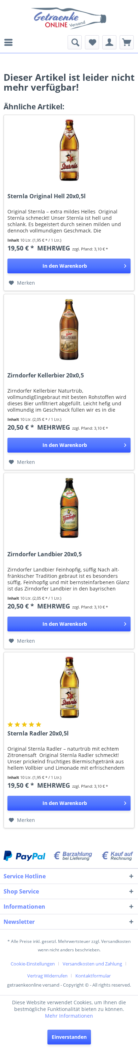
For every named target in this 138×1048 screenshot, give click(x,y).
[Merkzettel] (92, 42)
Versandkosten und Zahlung (92, 964)
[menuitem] (10, 42)
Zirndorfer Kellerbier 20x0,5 (45, 375)
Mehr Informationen (69, 1015)
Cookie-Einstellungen (33, 964)
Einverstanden (69, 1037)
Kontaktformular (93, 976)
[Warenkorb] (127, 42)
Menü (10, 42)
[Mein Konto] (109, 42)
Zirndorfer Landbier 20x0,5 (44, 554)
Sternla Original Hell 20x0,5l (46, 196)
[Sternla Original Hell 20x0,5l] (69, 150)
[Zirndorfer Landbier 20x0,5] (69, 508)
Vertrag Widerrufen (47, 976)
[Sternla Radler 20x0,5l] (69, 687)
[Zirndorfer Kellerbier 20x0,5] (69, 329)
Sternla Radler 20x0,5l (38, 733)
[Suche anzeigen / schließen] (75, 42)
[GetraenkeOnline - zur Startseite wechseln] (69, 18)
